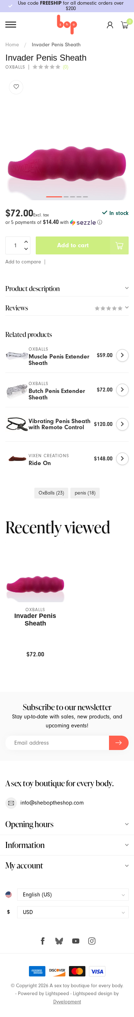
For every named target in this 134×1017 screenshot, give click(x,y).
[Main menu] (10, 25)
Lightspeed (57, 993)
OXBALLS (15, 67)
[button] (67, 222)
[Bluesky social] (59, 941)
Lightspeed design (92, 993)
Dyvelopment (67, 1002)
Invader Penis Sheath (56, 44)
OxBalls (51, 493)
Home (12, 44)
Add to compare (23, 262)
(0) (65, 67)
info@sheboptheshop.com (52, 803)
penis (85, 493)
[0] (125, 25)
